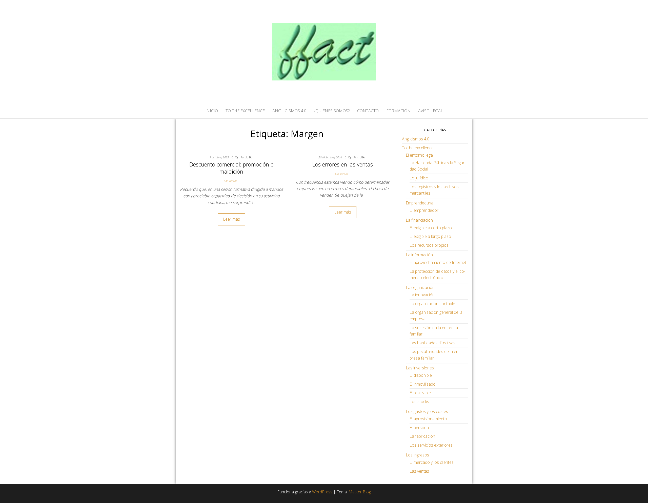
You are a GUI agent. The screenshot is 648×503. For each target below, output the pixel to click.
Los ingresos (417, 455)
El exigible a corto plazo (431, 227)
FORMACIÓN (398, 111)
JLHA (249, 157)
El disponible (421, 375)
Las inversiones (420, 368)
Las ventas (230, 181)
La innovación (422, 295)
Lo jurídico (419, 178)
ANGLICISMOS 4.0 (289, 111)
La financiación (419, 220)
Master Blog (360, 492)
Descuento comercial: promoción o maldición (231, 167)
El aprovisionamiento (428, 419)
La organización (420, 287)
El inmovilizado (423, 384)
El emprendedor (424, 210)
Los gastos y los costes (427, 411)
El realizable (420, 392)
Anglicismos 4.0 (415, 139)
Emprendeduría (419, 203)
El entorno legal (420, 155)
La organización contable (432, 303)
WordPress (322, 492)
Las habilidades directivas (432, 343)
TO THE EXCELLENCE (245, 111)
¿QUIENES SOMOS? (332, 111)
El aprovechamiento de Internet (438, 262)
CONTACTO (368, 111)
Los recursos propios (429, 245)
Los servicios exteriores (431, 445)
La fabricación (422, 436)
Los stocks (419, 401)
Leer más (231, 219)
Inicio (211, 111)
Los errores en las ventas (342, 164)
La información (419, 255)
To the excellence (418, 148)
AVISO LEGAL (430, 111)
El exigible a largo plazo (430, 236)
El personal (420, 427)
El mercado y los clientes (432, 462)
